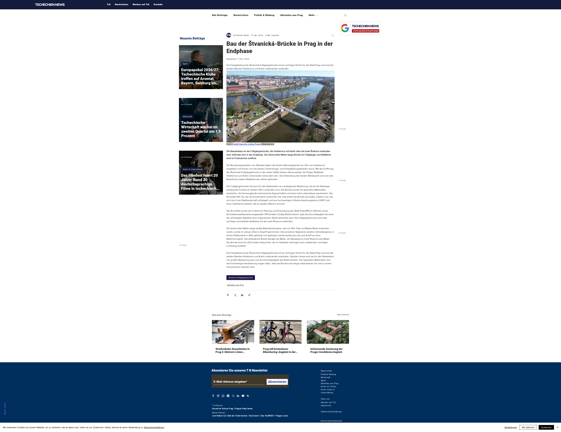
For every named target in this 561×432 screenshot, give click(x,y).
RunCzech (254, 415)
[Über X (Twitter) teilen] (235, 295)
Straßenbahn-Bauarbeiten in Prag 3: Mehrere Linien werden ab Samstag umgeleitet (232, 350)
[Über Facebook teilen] (227, 295)
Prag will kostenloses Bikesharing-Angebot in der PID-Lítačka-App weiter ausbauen (279, 350)
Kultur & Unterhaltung (192, 169)
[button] (345, 15)
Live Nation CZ (219, 415)
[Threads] (228, 395)
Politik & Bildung (264, 15)
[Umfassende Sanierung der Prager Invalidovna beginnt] (328, 332)
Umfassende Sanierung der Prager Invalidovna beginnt (326, 350)
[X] (233, 395)
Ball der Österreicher (238, 415)
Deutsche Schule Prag (222, 408)
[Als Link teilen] (249, 295)
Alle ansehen (343, 314)
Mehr (312, 15)
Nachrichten (240, 15)
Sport (185, 64)
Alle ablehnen (528, 427)
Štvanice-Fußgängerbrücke (240, 277)
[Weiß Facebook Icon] (213, 395)
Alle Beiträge (220, 15)
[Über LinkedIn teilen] (242, 295)
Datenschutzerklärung (154, 427)
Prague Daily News (244, 408)
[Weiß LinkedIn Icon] (238, 395)
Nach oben (4, 409)
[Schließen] (557, 427)
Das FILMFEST (268, 415)
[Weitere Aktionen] (333, 35)
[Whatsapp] (223, 395)
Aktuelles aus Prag (291, 15)
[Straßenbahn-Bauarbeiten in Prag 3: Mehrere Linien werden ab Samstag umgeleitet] (233, 332)
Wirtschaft (187, 116)
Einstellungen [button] (511, 427)
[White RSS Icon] (248, 395)
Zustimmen (546, 427)
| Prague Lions (281, 415)
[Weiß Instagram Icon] (218, 395)
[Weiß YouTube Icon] (243, 395)
